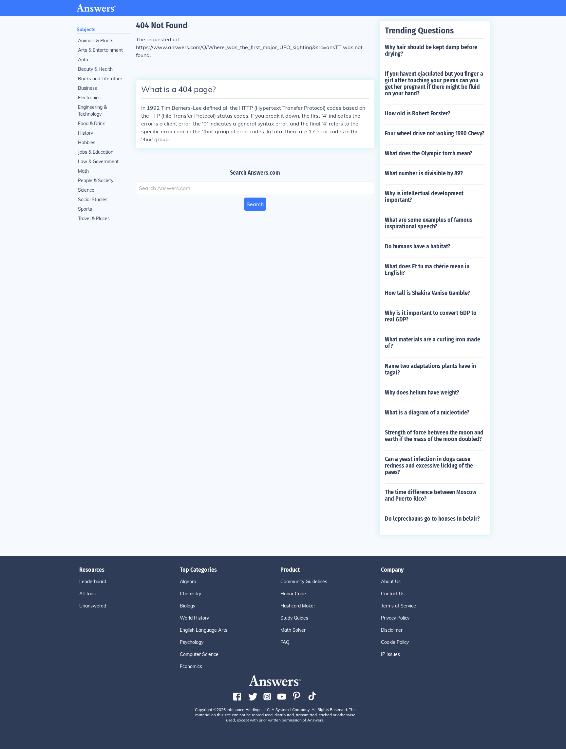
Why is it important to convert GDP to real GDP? (431, 316)
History (85, 133)
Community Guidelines (303, 582)
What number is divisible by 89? (424, 173)
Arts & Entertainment (100, 50)
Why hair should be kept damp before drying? (431, 50)
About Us (391, 582)
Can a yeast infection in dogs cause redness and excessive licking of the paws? (429, 465)
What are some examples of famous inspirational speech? (428, 223)
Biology (187, 606)
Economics (191, 666)
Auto (83, 60)
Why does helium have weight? (422, 392)
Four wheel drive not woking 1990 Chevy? (434, 133)
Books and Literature (100, 79)
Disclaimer (392, 630)
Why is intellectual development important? (424, 196)
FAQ (285, 642)
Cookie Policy (395, 642)
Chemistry (190, 594)
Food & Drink (91, 123)
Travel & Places (94, 218)
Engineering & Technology (92, 110)
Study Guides (294, 618)
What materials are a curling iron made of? (432, 343)
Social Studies (92, 199)
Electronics (89, 98)
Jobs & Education (95, 152)
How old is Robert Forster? (417, 113)
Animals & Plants (95, 41)
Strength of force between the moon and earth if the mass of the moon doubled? (434, 436)
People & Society (95, 180)
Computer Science (199, 654)
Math (83, 171)
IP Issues (390, 654)
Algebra (188, 582)
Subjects (86, 29)
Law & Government (98, 161)
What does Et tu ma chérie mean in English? (427, 270)
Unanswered (92, 606)
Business (87, 88)
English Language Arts (203, 630)
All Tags (87, 594)
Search (255, 204)
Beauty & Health (95, 69)
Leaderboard (92, 582)
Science (86, 190)
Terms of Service (398, 606)
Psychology (191, 642)
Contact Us (393, 594)
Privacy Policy (395, 618)
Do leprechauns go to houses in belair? (432, 518)
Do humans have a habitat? (417, 246)
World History (194, 618)
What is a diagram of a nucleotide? (427, 412)
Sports (85, 209)
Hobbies (86, 142)
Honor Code (293, 594)
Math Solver (293, 630)
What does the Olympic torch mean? (428, 153)
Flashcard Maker (297, 606)
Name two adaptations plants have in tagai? (430, 369)
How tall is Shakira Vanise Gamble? (427, 293)
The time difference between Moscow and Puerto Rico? (430, 495)
